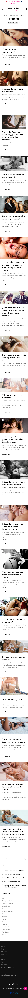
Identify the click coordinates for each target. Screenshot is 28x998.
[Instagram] (14, 3)
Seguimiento (4, 962)
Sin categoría (6, 929)
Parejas (4, 919)
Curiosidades (6, 906)
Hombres (4, 909)
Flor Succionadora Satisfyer (12, 881)
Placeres (4, 924)
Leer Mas (7, 64)
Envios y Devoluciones (7, 967)
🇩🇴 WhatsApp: (14, 1)
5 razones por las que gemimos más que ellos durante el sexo (12, 439)
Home (5, 15)
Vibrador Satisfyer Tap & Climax (14, 870)
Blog (3, 898)
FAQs (3, 959)
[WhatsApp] (16, 3)
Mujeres (4, 916)
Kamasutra (5, 914)
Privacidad (4, 964)
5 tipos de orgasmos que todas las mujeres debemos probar (13, 526)
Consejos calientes (7, 901)
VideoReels (5, 932)
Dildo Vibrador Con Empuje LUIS (14, 878)
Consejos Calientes (7, 903)
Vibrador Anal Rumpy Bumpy (13, 874)
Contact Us (4, 954)
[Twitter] (11, 3)
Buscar (24, 858)
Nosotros (3, 946)
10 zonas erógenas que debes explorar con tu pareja (12, 574)
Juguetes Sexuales (7, 911)
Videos (4, 934)
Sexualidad (5, 927)
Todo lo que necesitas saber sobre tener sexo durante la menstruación (13, 831)
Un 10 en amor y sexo (12, 700)
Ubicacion (4, 951)
